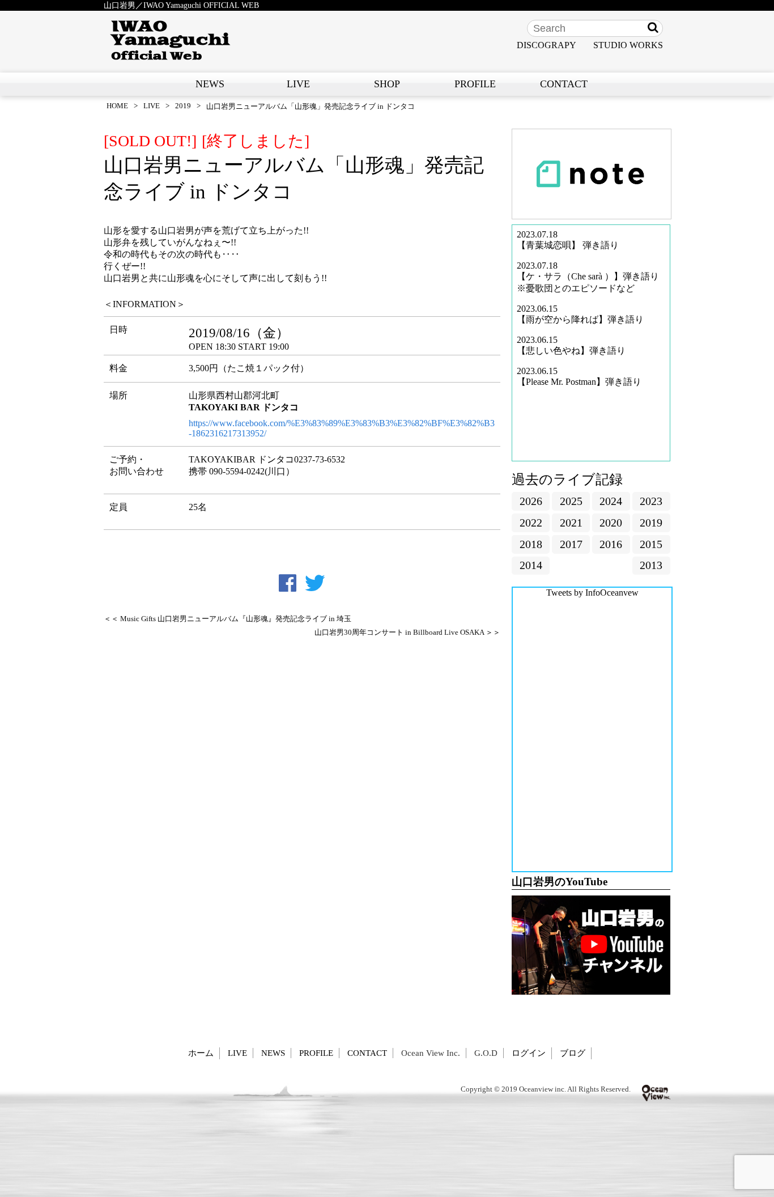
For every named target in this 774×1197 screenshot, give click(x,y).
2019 (183, 105)
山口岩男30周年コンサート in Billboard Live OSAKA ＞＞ (407, 632)
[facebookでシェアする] (287, 583)
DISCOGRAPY (546, 45)
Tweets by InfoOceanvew (592, 592)
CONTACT (564, 84)
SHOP (387, 84)
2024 (610, 501)
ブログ (572, 1053)
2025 (571, 501)
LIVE (298, 84)
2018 (531, 544)
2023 (651, 501)
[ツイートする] (315, 583)
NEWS (209, 84)
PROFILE (475, 84)
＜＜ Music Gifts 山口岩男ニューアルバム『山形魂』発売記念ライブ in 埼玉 (227, 619)
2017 (571, 544)
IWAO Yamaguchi (170, 40)
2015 (651, 544)
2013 (651, 565)
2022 (531, 522)
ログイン (529, 1053)
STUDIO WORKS (628, 45)
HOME (117, 105)
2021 (571, 522)
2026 (531, 501)
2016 (610, 544)
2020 (610, 522)
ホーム (201, 1053)
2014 (531, 565)
